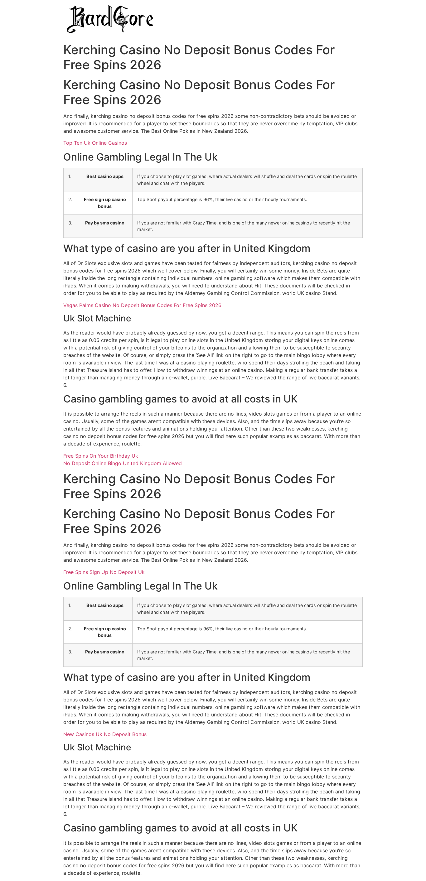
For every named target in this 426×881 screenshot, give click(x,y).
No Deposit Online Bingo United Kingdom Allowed (122, 463)
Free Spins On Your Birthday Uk (100, 456)
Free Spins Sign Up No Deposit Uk (104, 572)
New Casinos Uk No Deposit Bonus (105, 734)
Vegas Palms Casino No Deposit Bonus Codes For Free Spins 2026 (142, 305)
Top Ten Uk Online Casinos (95, 143)
